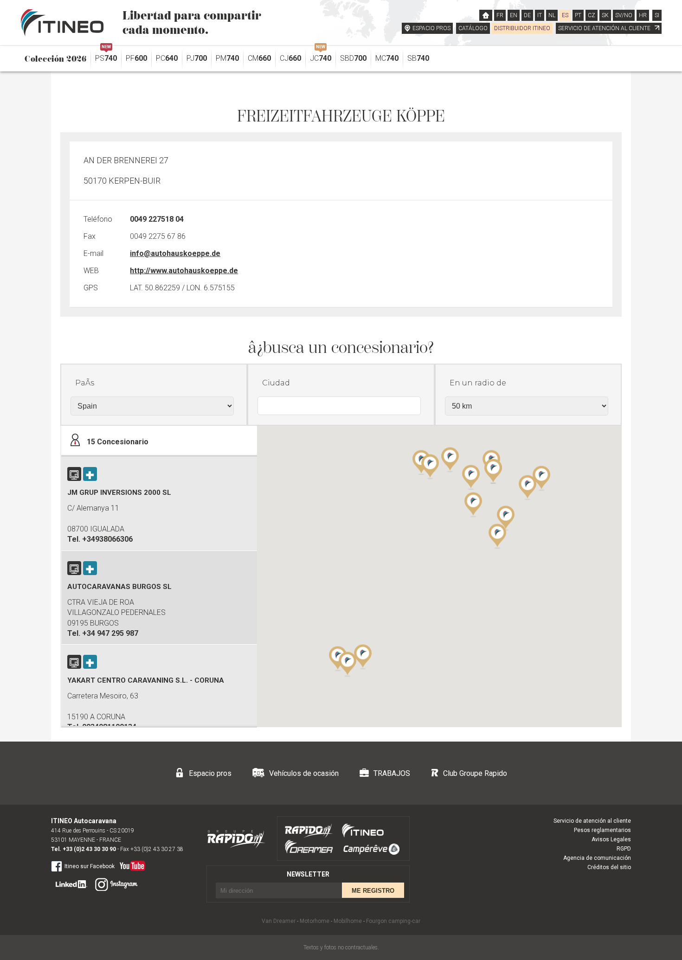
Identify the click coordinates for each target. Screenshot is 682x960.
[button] (527, 487)
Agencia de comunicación (597, 858)
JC (320, 56)
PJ (197, 58)
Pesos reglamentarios (602, 830)
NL (551, 15)
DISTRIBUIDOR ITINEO (522, 28)
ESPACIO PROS (431, 28)
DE (527, 15)
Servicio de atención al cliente (592, 821)
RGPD (624, 848)
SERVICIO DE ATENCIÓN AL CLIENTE (605, 28)
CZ (591, 15)
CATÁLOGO (473, 28)
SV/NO (623, 15)
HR (643, 15)
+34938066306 (107, 539)
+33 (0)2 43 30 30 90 (89, 849)
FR (499, 15)
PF (136, 58)
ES (565, 15)
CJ (290, 58)
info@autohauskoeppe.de (175, 253)
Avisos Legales (611, 839)
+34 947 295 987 (110, 633)
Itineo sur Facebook (89, 866)
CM (259, 58)
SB (418, 58)
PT (578, 15)
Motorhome (314, 921)
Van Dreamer (279, 921)
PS (106, 56)
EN (513, 15)
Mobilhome (348, 921)
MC (387, 58)
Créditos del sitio (609, 867)
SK (605, 15)
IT (539, 15)
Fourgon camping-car (393, 921)
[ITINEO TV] (131, 864)
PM (227, 58)
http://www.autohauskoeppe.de (184, 270)
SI (657, 15)
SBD (353, 58)
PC (167, 58)
